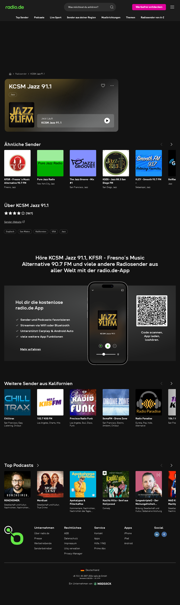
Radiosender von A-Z (152, 17)
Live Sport (55, 17)
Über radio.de (41, 533)
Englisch (10, 232)
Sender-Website (12, 222)
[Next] (171, 143)
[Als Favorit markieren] (103, 85)
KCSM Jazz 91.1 (51, 122)
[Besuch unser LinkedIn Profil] (156, 534)
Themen (130, 17)
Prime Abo (99, 548)
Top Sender (22, 17)
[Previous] (161, 143)
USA (54, 232)
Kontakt (98, 533)
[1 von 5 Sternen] (6, 213)
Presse (38, 538)
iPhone (128, 533)
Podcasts (39, 17)
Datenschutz (71, 538)
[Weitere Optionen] (112, 86)
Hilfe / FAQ (100, 543)
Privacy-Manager (73, 553)
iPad (126, 538)
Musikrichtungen (110, 17)
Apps (97, 538)
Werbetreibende (43, 543)
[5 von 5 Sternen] (23, 213)
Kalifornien (41, 232)
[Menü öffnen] (172, 7)
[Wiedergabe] (107, 120)
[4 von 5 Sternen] (19, 213)
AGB (66, 533)
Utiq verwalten (72, 548)
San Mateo (25, 232)
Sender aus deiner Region (81, 17)
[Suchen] (112, 7)
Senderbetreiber (43, 548)
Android (128, 543)
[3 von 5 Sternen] (14, 213)
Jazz (13, 95)
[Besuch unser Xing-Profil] (164, 534)
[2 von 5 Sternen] (10, 213)
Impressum (70, 543)
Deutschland (92, 570)
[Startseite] (10, 73)
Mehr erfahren (30, 349)
